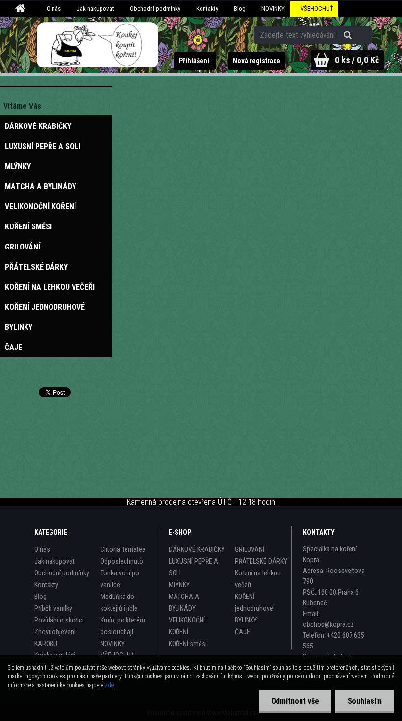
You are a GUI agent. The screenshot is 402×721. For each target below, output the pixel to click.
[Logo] (97, 44)
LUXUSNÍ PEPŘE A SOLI (193, 567)
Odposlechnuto (121, 561)
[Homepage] (21, 9)
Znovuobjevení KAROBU (54, 637)
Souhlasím (365, 701)
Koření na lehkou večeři (258, 579)
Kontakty (207, 8)
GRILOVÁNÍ (249, 549)
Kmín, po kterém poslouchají (122, 626)
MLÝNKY (179, 585)
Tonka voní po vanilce (119, 579)
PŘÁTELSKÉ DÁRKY (261, 561)
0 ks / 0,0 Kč (357, 60)
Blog (240, 8)
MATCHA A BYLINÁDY (184, 602)
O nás (54, 8)
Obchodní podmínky (155, 8)
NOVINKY (273, 8)
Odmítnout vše (295, 701)
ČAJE (242, 632)
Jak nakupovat (95, 8)
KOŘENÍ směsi (188, 643)
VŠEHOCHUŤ (317, 8)
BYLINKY (246, 620)
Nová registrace (256, 61)
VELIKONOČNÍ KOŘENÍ (187, 626)
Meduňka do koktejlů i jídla (119, 602)
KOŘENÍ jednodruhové (254, 602)
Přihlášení (195, 61)
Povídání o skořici (59, 620)
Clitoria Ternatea (123, 549)
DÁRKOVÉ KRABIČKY (197, 549)
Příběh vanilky (53, 608)
